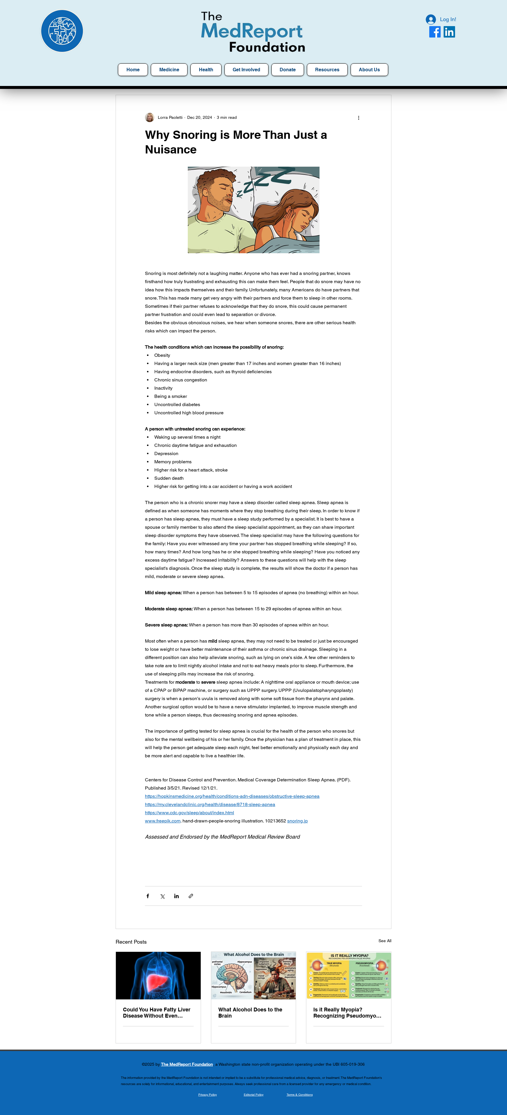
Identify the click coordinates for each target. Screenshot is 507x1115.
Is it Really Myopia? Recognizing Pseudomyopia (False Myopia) (348, 1012)
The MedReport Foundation (187, 1064)
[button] (327, 69)
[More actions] (358, 117)
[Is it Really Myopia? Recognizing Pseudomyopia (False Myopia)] (348, 975)
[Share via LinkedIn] (176, 896)
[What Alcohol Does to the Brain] (253, 975)
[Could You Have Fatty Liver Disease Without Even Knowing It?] (158, 975)
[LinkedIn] (449, 32)
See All (384, 940)
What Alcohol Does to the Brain (250, 1012)
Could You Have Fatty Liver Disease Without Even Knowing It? (156, 1012)
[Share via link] (191, 896)
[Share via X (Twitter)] (162, 896)
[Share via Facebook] (148, 896)
